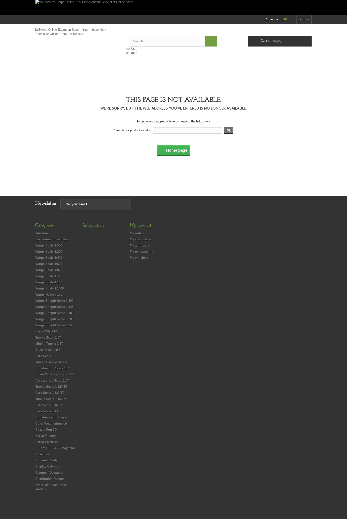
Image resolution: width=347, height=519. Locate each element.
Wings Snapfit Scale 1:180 (54, 313)
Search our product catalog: (133, 130)
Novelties (42, 454)
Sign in (304, 19)
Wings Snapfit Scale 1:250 (54, 325)
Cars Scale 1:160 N (49, 405)
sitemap (131, 53)
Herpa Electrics (46, 442)
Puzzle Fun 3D (46, 429)
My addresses (140, 245)
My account (140, 225)
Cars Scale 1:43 (46, 411)
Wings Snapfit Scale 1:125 (54, 307)
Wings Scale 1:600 (48, 264)
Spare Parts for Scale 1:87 (54, 374)
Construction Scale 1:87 (52, 368)
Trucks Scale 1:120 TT (51, 386)
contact (131, 48)
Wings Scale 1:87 (47, 270)
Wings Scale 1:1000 (49, 288)
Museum (41, 233)
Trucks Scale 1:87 (48, 337)
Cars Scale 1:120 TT (49, 393)
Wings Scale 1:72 (47, 276)
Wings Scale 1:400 (48, 258)
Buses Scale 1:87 (47, 350)
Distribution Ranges (49, 479)
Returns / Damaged (49, 472)
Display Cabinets (47, 466)
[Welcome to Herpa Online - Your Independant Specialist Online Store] (173, 7)
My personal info (142, 251)
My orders (137, 233)
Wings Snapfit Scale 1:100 (54, 300)
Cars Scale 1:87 (46, 356)
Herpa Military (45, 436)
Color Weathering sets (51, 423)
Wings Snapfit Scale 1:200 (54, 319)
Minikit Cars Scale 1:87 (52, 362)
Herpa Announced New (52, 239)
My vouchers (139, 258)
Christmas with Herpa (51, 417)
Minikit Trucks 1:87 (49, 343)
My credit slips (140, 239)
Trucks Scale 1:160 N (50, 399)
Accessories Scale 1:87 (52, 380)
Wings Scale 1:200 (48, 251)
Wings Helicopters (48, 294)
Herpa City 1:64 (46, 331)
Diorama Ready (46, 460)
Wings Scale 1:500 (48, 245)
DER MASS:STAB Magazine (55, 448)
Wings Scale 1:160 (48, 282)
